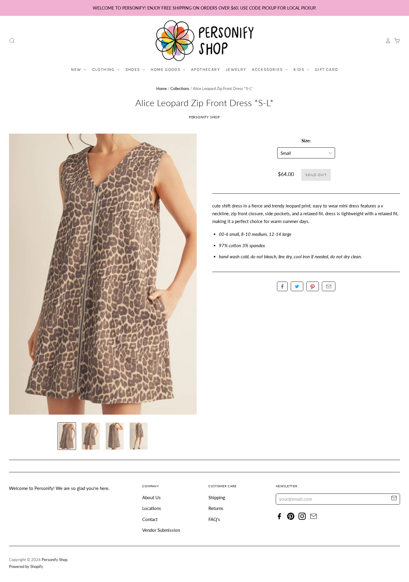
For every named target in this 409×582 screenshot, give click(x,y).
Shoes (133, 69)
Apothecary (205, 69)
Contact (149, 519)
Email (328, 286)
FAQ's (214, 519)
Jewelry (236, 69)
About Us (151, 497)
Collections (179, 88)
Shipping (216, 497)
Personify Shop (204, 117)
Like (282, 286)
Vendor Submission (161, 530)
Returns (215, 508)
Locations (151, 508)
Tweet (297, 286)
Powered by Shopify (26, 566)
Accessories (268, 69)
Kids (299, 69)
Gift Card (326, 69)
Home (161, 88)
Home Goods (166, 69)
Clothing (104, 69)
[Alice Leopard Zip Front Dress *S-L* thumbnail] (67, 436)
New (77, 69)
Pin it (312, 286)
